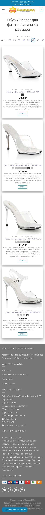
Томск (5, 463)
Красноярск (7, 470)
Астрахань (31, 441)
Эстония (6, 358)
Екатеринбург (27, 444)
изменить (30, 2)
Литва (40, 355)
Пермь (40, 457)
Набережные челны (29, 450)
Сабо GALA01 (8, 422)
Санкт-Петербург (18, 441)
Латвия (33, 355)
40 (33, 40)
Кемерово (7, 450)
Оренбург (25, 457)
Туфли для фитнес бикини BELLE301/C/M (22, 92)
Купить (22, 113)
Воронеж (19, 467)
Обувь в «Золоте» (10, 412)
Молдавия (28, 358)
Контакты (6, 370)
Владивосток (8, 467)
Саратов (36, 460)
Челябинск (15, 444)
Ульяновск (35, 463)
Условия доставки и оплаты (15, 375)
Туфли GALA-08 (34, 396)
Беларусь (16, 355)
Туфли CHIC (7, 399)
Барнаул (5, 444)
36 (14, 40)
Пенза (33, 457)
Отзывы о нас (8, 383)
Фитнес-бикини (9, 419)
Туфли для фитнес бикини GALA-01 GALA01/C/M (22, 165)
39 (28, 40)
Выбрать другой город (12, 437)
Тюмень (22, 463)
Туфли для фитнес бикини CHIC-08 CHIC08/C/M (22, 312)
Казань (32, 447)
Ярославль (29, 467)
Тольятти (12, 463)
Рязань (20, 460)
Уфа (28, 463)
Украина (25, 355)
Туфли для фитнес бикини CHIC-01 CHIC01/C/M (22, 239)
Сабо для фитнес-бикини (13, 416)
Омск (17, 457)
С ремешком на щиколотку (14, 406)
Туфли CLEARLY (9, 403)
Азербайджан (16, 358)
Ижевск (24, 447)
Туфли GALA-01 (9, 396)
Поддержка (7, 379)
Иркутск (16, 447)
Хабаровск (7, 447)
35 (10, 40)
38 (24, 40)
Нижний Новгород (10, 454)
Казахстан (7, 355)
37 (19, 40)
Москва (23, 2)
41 (38, 40)
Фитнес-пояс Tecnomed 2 (14, 425)
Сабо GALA (21, 396)
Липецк (15, 450)
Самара (28, 460)
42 (43, 40)
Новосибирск (8, 457)
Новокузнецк (26, 454)
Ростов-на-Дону (9, 460)
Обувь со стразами (11, 409)
